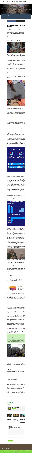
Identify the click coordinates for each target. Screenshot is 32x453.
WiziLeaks (13, 1)
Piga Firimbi (10, 1)
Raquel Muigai (16, 27)
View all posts (14, 408)
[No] (31, 451)
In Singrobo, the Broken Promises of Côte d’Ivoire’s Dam (9, 419)
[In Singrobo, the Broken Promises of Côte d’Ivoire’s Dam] (9, 415)
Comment (9, 428)
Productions (20, 1)
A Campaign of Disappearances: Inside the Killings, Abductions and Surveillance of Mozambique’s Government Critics (22, 420)
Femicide (17, 1)
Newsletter (24, 1)
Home (7, 1)
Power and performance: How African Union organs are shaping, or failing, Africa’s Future (16, 420)
